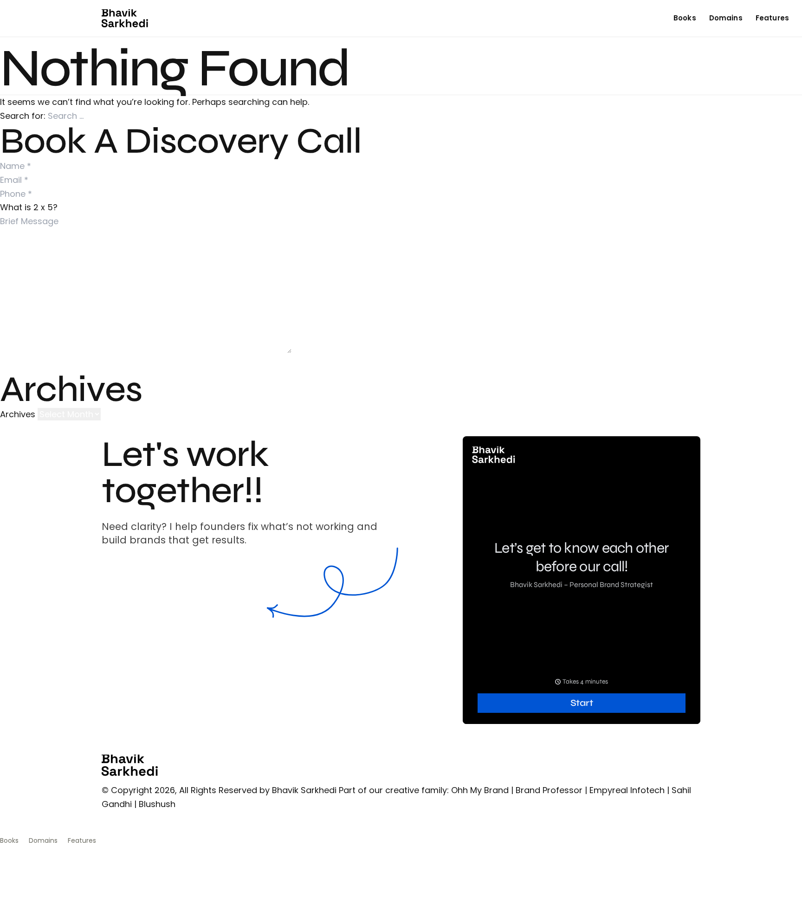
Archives (17, 414)
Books (684, 18)
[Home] (125, 18)
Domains (726, 18)
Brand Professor (549, 790)
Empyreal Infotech (627, 790)
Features (772, 18)
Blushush (157, 804)
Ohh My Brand (480, 790)
